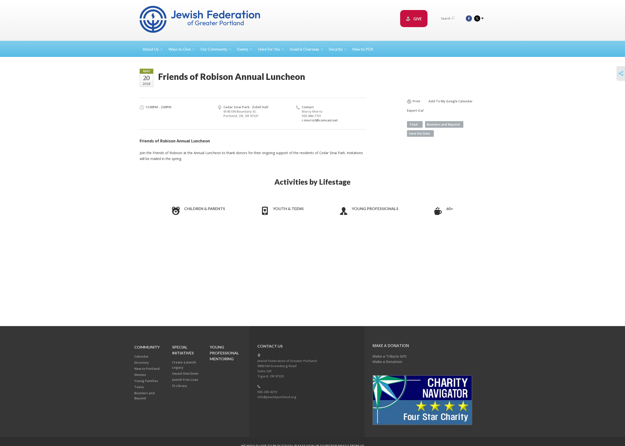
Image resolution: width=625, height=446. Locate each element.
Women (140, 374)
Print (416, 101)
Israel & (304, 49)
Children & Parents (204, 208)
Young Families (146, 381)
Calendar (141, 356)
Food (414, 124)
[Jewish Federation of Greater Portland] (200, 20)
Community (147, 347)
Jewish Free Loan (185, 379)
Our (213, 49)
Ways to (179, 49)
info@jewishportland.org (276, 397)
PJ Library (179, 385)
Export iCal (415, 110)
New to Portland (147, 368)
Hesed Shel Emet (185, 373)
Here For (269, 49)
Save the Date (419, 133)
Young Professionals (375, 208)
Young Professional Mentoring (224, 353)
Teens (139, 387)
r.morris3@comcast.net (320, 120)
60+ (449, 208)
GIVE (417, 18)
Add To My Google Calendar (450, 101)
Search (445, 18)
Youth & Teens (288, 208)
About (151, 49)
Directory (141, 362)
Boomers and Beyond (443, 124)
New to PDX (362, 49)
